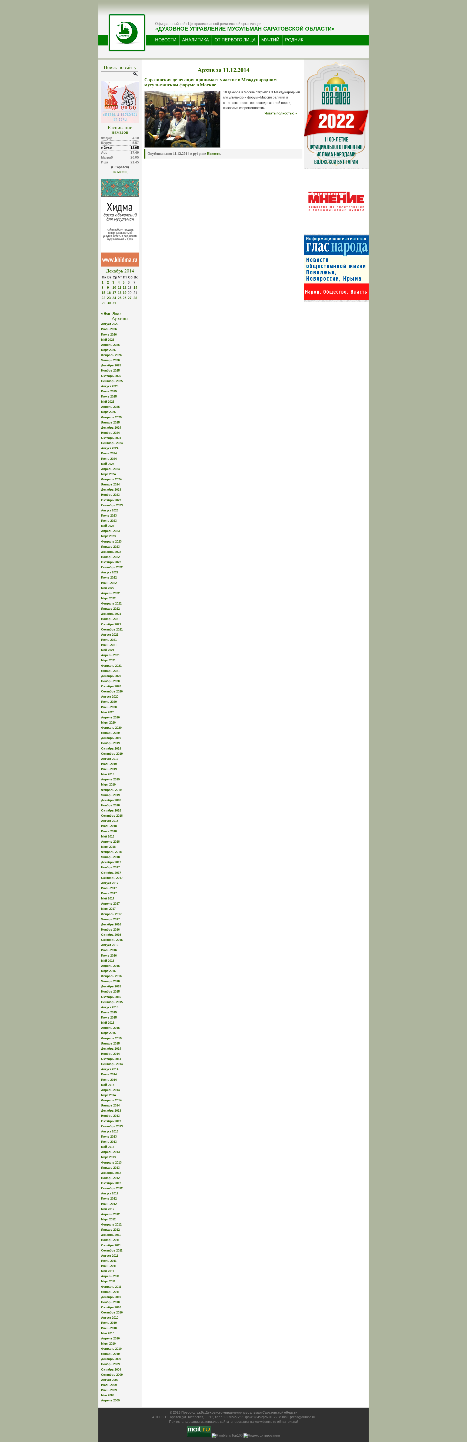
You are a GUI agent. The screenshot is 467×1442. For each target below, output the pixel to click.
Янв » (116, 314)
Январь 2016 (110, 981)
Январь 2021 (110, 670)
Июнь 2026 (109, 334)
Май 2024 (107, 463)
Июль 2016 (109, 950)
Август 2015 (109, 1007)
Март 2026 (108, 350)
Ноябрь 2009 (110, 1364)
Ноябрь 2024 (110, 432)
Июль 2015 (109, 1012)
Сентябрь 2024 (112, 443)
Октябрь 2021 (111, 624)
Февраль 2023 (111, 541)
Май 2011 (107, 1271)
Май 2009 (107, 1395)
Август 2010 (109, 1317)
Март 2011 (108, 1281)
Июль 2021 (109, 639)
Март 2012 (108, 1219)
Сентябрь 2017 (112, 877)
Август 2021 (109, 634)
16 (109, 293)
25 (120, 298)
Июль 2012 (109, 1198)
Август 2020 (109, 696)
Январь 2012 (110, 1229)
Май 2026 (107, 339)
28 (135, 298)
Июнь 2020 (109, 707)
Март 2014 (108, 1095)
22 (103, 298)
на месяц (120, 172)
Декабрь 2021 (111, 613)
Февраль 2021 (111, 665)
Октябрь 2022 (111, 562)
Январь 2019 (110, 795)
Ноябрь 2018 (110, 805)
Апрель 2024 (110, 469)
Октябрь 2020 (111, 686)
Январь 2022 (110, 608)
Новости (213, 154)
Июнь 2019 (109, 769)
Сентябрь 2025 (112, 381)
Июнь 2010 (109, 1328)
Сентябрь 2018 (112, 815)
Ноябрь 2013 (110, 1115)
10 (114, 288)
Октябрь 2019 (111, 748)
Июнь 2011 (108, 1265)
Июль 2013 (109, 1136)
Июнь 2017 (109, 893)
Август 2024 (109, 448)
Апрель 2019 (110, 779)
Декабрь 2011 (111, 1234)
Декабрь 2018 (111, 800)
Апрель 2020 (110, 717)
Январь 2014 (110, 1105)
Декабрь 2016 (111, 924)
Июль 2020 (109, 701)
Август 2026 (109, 324)
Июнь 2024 (109, 458)
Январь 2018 (110, 857)
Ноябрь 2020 (110, 681)
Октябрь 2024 (111, 437)
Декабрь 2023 (111, 489)
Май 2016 (107, 960)
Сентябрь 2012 (112, 1188)
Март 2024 (108, 474)
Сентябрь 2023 (112, 505)
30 (109, 303)
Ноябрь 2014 (110, 1053)
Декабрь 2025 (111, 365)
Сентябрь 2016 (112, 939)
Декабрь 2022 (111, 551)
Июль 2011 (108, 1260)
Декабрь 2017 (111, 862)
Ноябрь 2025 (110, 370)
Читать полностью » (281, 113)
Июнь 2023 (109, 520)
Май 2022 (107, 588)
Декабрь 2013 (111, 1110)
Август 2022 (109, 572)
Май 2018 (107, 836)
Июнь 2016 (109, 955)
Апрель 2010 (110, 1338)
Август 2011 (109, 1255)
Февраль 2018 (111, 851)
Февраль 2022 (111, 603)
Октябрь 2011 (111, 1245)
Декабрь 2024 (111, 427)
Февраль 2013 (111, 1162)
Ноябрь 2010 (110, 1302)
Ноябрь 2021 (110, 618)
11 (119, 288)
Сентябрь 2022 (112, 567)
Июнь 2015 (109, 1017)
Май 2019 (107, 774)
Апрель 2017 (110, 903)
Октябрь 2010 (111, 1307)
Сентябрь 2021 (112, 629)
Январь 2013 (110, 1167)
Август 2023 (109, 510)
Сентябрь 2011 (111, 1250)
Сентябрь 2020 (112, 691)
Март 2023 (108, 536)
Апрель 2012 (110, 1214)
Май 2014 (107, 1084)
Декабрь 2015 (111, 986)
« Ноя (105, 314)
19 (124, 293)
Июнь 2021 (109, 644)
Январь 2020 (110, 732)
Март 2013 (108, 1157)
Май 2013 (107, 1146)
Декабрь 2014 (111, 1048)
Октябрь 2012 (111, 1183)
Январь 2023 (110, 546)
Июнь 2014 (109, 1079)
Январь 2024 (110, 484)
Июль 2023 (109, 515)
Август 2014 (109, 1069)
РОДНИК (294, 40)
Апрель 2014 (110, 1090)
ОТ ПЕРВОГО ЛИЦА (235, 40)
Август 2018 (109, 820)
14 (135, 288)
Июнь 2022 (109, 582)
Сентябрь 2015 (112, 1002)
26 (124, 298)
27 (130, 298)
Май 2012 (107, 1209)
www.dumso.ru (265, 1422)
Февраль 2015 (111, 1038)
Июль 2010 (109, 1322)
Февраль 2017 (111, 914)
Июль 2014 (109, 1074)
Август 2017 (109, 883)
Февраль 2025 (111, 417)
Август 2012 (109, 1193)
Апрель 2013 (110, 1152)
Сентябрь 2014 (112, 1064)
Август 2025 (109, 386)
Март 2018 (108, 846)
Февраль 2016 (111, 976)
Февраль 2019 (111, 789)
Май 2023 (107, 525)
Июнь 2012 (109, 1204)
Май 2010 (107, 1333)
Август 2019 (109, 758)
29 (103, 303)
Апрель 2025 (110, 406)
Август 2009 (109, 1379)
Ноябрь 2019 (110, 743)
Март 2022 (108, 598)
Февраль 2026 (111, 355)
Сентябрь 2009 (112, 1374)
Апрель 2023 (110, 531)
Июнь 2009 (109, 1390)
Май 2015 (107, 1022)
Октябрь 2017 (111, 872)
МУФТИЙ (270, 40)
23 (109, 298)
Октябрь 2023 (111, 500)
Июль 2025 (109, 391)
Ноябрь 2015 (110, 991)
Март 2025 (108, 411)
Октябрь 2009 (111, 1369)
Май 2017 (107, 898)
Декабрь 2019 (111, 738)
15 (103, 293)
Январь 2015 (110, 1043)
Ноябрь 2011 (110, 1239)
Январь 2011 (110, 1291)
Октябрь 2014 (111, 1058)
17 (114, 293)
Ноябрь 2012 (110, 1178)
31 (114, 303)
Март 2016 (108, 971)
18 (120, 293)
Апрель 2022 (110, 593)
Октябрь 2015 (111, 996)
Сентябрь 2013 (112, 1126)
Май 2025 (107, 401)
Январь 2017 (110, 919)
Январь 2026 (110, 360)
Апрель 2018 (110, 841)
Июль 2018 (109, 825)
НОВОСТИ (165, 40)
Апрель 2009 (110, 1400)
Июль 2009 (109, 1385)
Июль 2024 (109, 453)
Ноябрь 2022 (110, 557)
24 (114, 298)
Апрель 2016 (110, 965)
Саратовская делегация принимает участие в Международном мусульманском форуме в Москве (210, 82)
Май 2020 (107, 712)
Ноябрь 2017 (110, 867)
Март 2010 (108, 1343)
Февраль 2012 (111, 1224)
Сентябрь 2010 (112, 1312)
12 (124, 288)
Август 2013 (109, 1131)
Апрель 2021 (110, 655)
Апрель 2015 (110, 1027)
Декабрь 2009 (111, 1359)
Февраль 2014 (111, 1100)
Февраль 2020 (111, 727)
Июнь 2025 (109, 396)
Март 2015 (108, 1032)
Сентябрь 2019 (112, 753)
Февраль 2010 (111, 1348)
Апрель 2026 (110, 344)
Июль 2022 (109, 577)
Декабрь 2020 (111, 676)
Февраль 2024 (111, 479)
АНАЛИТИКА (195, 40)
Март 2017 (108, 908)
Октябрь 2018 (111, 810)
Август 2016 (109, 945)
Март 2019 (108, 784)
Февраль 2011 (111, 1286)
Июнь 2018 (109, 831)
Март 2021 (108, 660)
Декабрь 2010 (111, 1297)
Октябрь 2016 (111, 934)
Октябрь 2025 (111, 375)
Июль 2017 (109, 888)
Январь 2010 (110, 1353)
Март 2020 (108, 722)
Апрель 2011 (110, 1276)
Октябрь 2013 (111, 1121)
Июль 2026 (109, 329)
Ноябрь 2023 (110, 494)
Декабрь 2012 (111, 1172)
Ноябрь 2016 (110, 929)
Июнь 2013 (109, 1141)
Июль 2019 (109, 764)
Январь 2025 (110, 422)
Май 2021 (107, 650)
